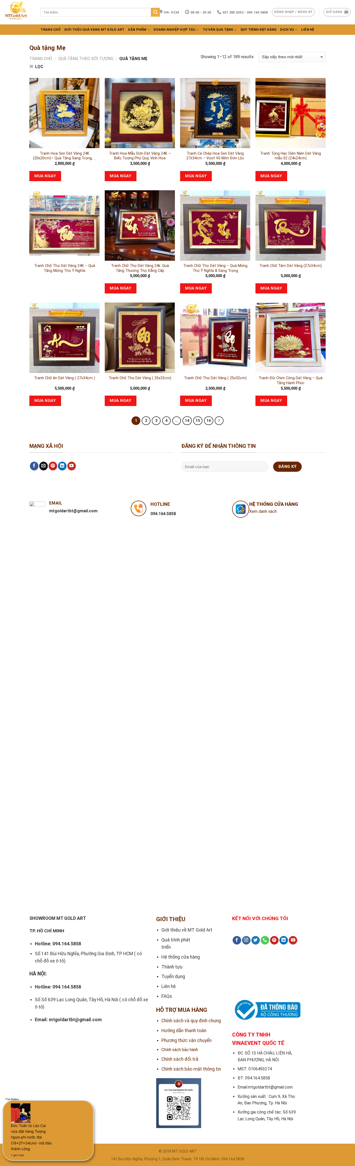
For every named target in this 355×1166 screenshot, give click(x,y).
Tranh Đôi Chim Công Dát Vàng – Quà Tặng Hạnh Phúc (291, 380)
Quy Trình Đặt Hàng (258, 29)
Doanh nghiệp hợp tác (174, 29)
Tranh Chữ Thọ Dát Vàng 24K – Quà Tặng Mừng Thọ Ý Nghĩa (64, 268)
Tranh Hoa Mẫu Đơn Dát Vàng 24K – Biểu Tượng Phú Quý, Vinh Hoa (140, 156)
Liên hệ (307, 29)
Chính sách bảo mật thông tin (191, 1069)
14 (187, 420)
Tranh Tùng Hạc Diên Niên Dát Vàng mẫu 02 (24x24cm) (290, 156)
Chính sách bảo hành (179, 1049)
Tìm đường (12, 1099)
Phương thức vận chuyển (186, 1040)
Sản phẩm (137, 29)
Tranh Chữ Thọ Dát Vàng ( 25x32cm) (140, 378)
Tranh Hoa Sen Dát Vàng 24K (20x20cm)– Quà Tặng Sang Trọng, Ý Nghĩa (64, 156)
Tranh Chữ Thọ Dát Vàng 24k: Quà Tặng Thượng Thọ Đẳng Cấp (140, 268)
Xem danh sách (263, 511)
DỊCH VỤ (287, 29)
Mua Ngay (45, 176)
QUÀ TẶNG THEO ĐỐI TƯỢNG (85, 58)
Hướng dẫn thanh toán (183, 1030)
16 (208, 420)
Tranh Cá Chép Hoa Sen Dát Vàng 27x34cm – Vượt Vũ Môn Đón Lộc (215, 156)
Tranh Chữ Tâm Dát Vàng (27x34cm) (290, 266)
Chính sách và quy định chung (191, 1020)
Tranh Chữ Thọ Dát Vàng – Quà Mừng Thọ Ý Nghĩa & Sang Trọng (215, 268)
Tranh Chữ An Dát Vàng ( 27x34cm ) (64, 378)
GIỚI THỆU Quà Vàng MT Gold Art (94, 29)
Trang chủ (50, 29)
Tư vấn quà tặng (218, 29)
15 (197, 420)
